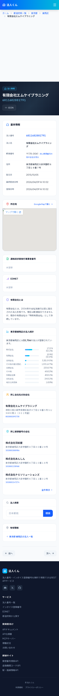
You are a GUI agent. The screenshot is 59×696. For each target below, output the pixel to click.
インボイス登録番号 (11, 607)
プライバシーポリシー (34, 687)
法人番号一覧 (8, 602)
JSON (10, 107)
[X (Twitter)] (12, 588)
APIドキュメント (10, 629)
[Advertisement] (29, 50)
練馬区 (45, 13)
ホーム (5, 13)
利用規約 (19, 687)
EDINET (6, 611)
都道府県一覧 (20, 13)
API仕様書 (7, 634)
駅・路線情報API (10, 670)
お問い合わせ (8, 647)
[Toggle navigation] (55, 5)
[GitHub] (19, 588)
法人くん (12, 5)
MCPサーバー (9, 638)
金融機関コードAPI (11, 665)
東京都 (34, 13)
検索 (48, 513)
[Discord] (5, 588)
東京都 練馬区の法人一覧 (21, 536)
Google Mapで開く (42, 204)
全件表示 (46, 490)
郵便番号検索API (10, 661)
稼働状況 (6, 643)
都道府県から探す (10, 616)
